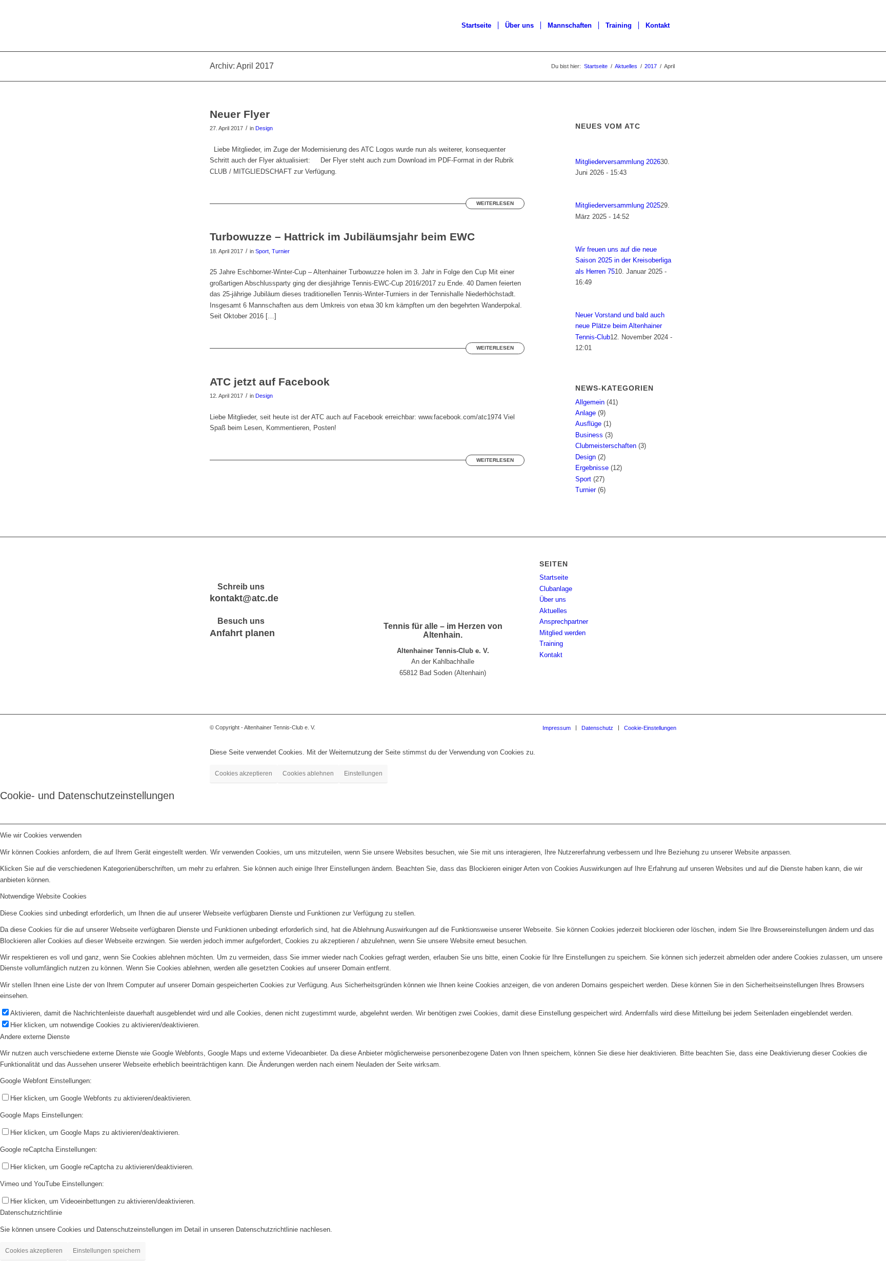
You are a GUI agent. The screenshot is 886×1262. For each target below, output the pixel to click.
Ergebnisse (592, 468)
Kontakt (550, 655)
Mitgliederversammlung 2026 (617, 162)
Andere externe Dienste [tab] (35, 1037)
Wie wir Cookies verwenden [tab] (41, 835)
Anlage (585, 413)
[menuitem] (476, 25)
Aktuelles (553, 611)
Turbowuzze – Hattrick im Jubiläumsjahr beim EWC (342, 236)
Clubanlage (555, 589)
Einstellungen (363, 773)
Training (551, 643)
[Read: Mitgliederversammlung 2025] (584, 194)
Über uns (552, 599)
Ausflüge (588, 424)
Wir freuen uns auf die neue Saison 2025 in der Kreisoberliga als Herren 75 (623, 260)
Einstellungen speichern (106, 1250)
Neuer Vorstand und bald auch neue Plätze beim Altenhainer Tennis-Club (619, 326)
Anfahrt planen (242, 633)
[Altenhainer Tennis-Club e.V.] (235, 25)
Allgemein (590, 402)
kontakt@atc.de (244, 598)
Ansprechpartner (563, 621)
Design (264, 128)
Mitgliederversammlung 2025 (617, 205)
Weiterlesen (495, 203)
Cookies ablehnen (308, 773)
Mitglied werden (562, 633)
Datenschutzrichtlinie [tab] (31, 1212)
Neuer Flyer (240, 114)
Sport (262, 251)
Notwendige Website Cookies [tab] (43, 896)
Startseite (553, 577)
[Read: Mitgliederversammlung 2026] (584, 151)
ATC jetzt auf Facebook (270, 382)
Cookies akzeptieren (243, 773)
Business (589, 435)
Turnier (281, 251)
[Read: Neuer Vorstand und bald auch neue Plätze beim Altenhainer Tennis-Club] (584, 304)
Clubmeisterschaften (605, 446)
